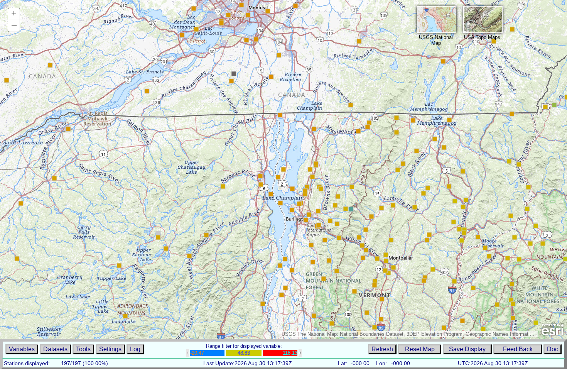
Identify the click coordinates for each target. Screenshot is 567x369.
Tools (83, 349)
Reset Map (420, 349)
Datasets (55, 349)
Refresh (382, 349)
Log (135, 349)
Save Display (467, 349)
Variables (22, 349)
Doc (552, 349)
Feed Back (518, 349)
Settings (110, 349)
